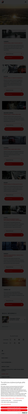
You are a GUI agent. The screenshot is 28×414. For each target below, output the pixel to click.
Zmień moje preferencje (6, 404)
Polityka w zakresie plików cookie (8, 398)
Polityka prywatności (19, 398)
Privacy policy (17, 404)
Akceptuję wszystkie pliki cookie (14, 407)
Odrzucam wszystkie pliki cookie (14, 410)
